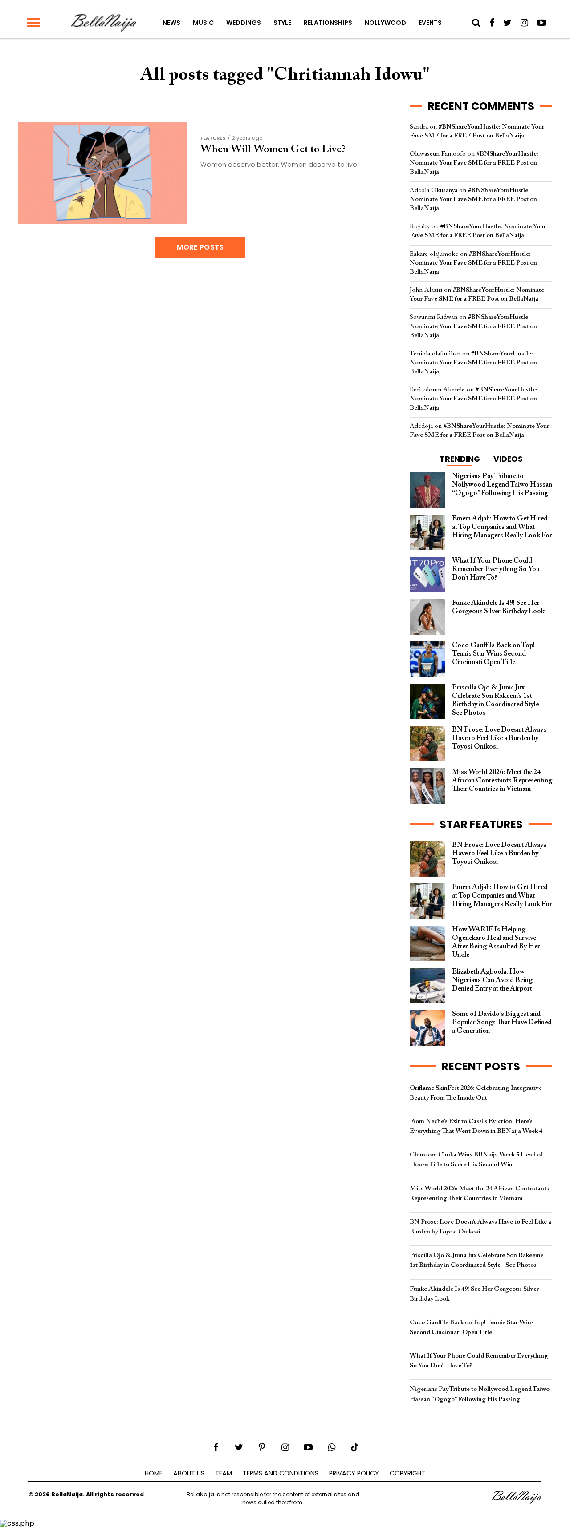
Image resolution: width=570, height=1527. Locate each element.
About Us (188, 1473)
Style (282, 22)
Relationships (328, 22)
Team (223, 1473)
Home (154, 1473)
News (171, 22)
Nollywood (385, 22)
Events (430, 22)
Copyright (407, 1473)
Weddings (243, 22)
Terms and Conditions (280, 1473)
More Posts (200, 247)
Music (203, 22)
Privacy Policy (354, 1473)
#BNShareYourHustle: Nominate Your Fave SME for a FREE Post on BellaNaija (474, 163)
